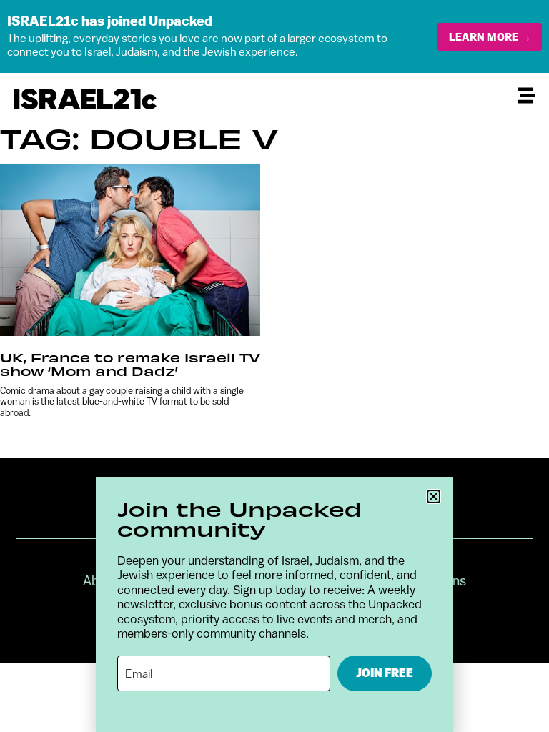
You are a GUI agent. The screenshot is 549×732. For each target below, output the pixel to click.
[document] (274, 366)
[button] (433, 496)
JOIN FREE (384, 673)
